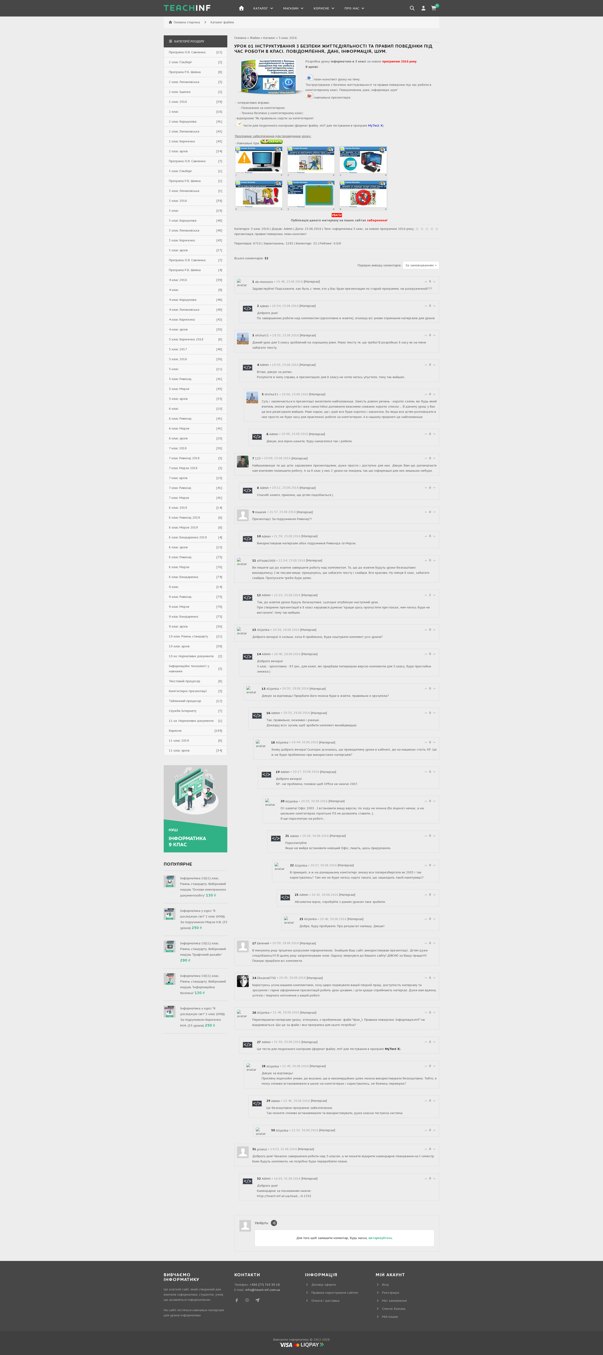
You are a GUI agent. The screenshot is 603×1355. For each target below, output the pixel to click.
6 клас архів (178, 438)
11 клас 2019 (179, 741)
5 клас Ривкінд (180, 379)
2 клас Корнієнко (182, 141)
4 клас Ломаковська (184, 310)
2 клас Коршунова (182, 122)
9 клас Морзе (179, 607)
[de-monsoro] (243, 283)
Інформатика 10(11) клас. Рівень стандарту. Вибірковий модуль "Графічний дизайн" (203, 949)
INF (187, 8)
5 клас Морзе (179, 389)
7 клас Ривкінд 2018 (184, 458)
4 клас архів (178, 329)
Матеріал (312, 282)
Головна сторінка (187, 22)
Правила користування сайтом (334, 1293)
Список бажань (394, 1309)
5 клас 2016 (288, 38)
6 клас (174, 409)
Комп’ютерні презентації (188, 691)
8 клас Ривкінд (180, 557)
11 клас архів (179, 750)
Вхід (385, 1285)
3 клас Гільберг (180, 171)
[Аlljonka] (243, 631)
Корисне (175, 731)
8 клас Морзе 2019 (183, 527)
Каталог (269, 38)
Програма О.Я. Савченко (187, 52)
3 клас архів (178, 250)
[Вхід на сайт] (274, 1223)
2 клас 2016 (178, 102)
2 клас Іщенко (180, 92)
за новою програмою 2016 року (389, 229)
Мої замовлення (394, 1301)
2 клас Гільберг (180, 62)
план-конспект (295, 234)
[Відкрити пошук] (412, 8)
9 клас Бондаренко (183, 617)
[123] (243, 461)
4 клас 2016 (178, 280)
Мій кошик (390, 1317)
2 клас (174, 112)
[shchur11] (243, 338)
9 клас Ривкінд (180, 597)
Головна (240, 38)
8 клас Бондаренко (183, 577)
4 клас (174, 290)
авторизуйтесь (380, 1238)
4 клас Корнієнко (182, 320)
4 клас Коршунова (182, 300)
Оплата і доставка (325, 1301)
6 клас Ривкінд (180, 419)
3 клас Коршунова (182, 221)
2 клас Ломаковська (184, 82)
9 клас (174, 587)
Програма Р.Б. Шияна (185, 72)
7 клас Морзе (179, 498)
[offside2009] (243, 562)
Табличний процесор (185, 701)
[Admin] (247, 309)
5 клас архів (178, 399)
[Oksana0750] (243, 981)
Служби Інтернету (182, 711)
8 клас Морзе (179, 567)
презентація (243, 234)
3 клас (174, 211)
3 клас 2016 (178, 201)
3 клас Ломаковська (184, 191)
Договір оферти (323, 1285)
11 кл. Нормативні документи (191, 721)
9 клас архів (178, 626)
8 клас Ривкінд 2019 (184, 518)
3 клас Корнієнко (182, 240)
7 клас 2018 (178, 448)
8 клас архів (178, 547)
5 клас (174, 369)
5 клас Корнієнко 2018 (186, 339)
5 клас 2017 (178, 349)
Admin (288, 229)
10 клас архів (179, 646)
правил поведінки (268, 234)
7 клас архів (178, 478)
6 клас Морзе (179, 428)
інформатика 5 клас (347, 229)
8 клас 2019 (178, 508)
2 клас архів (178, 151)
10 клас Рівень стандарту (188, 636)
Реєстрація (390, 1293)
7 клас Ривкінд (180, 488)
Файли (255, 38)
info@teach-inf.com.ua (262, 1290)
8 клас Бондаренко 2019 (188, 537)
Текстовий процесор (184, 681)
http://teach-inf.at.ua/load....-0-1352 (284, 1196)
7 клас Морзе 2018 (183, 468)
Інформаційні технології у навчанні (189, 668)
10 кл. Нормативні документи (191, 656)
